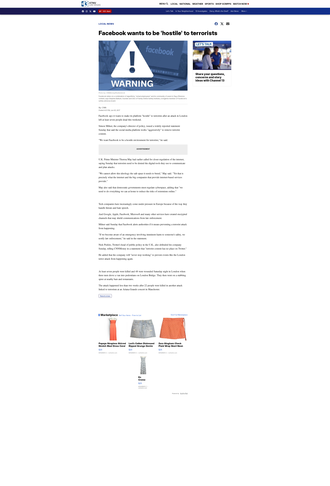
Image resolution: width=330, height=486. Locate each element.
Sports (209, 4)
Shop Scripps (223, 4)
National (185, 4)
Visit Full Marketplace (179, 315)
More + (244, 11)
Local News (106, 24)
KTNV (91, 11)
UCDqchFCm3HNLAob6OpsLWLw (95, 11)
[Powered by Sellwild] (184, 393)
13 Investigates (201, 11)
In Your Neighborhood (184, 11)
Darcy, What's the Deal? (219, 11)
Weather (197, 4)
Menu (162, 4)
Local (174, 4)
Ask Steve (235, 11)
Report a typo (105, 296)
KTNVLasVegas (83, 11)
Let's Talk (169, 11)
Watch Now (240, 4)
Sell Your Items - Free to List (130, 315)
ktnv (87, 11)
